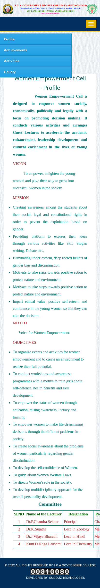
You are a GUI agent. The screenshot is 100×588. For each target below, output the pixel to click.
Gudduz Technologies (67, 578)
